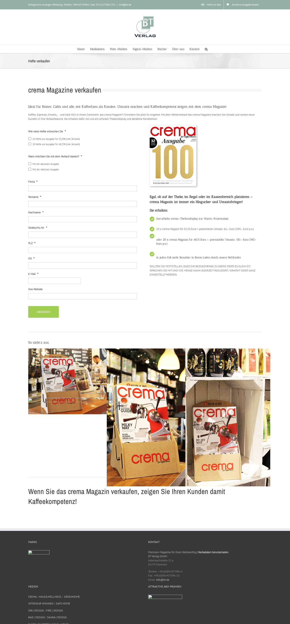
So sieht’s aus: (38, 342)
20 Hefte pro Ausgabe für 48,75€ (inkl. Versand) (56, 144)
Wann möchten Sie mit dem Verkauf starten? (55, 156)
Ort (31, 258)
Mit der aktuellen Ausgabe (45, 163)
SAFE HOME (63, 603)
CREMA (32, 597)
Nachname (36, 212)
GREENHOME (72, 597)
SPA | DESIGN (36, 610)
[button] (206, 49)
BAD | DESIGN (36, 617)
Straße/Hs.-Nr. (37, 227)
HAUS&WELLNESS (50, 597)
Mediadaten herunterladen (213, 552)
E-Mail (33, 274)
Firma (33, 181)
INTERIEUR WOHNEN (40, 603)
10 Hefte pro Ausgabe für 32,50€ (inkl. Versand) (56, 138)
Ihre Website (35, 289)
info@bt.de (125, 4)
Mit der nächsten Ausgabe (45, 169)
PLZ (31, 243)
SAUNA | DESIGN (57, 617)
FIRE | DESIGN (54, 610)
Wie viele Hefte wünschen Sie (47, 131)
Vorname (34, 197)
